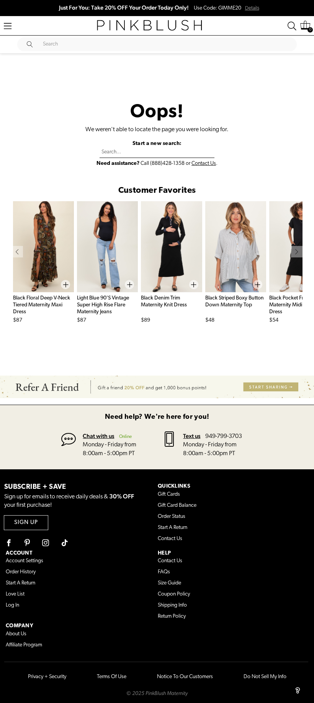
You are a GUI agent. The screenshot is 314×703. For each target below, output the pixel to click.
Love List (15, 594)
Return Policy (172, 616)
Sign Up (26, 523)
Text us (191, 436)
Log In (12, 605)
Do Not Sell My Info (265, 677)
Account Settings (24, 561)
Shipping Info (172, 605)
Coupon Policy (174, 594)
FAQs (164, 572)
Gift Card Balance (177, 505)
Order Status (171, 516)
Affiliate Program (24, 645)
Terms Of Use (111, 677)
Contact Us (203, 163)
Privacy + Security (47, 677)
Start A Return (172, 528)
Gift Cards (169, 494)
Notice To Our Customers (185, 677)
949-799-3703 (223, 436)
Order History (21, 572)
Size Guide (169, 583)
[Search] (292, 26)
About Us (16, 634)
